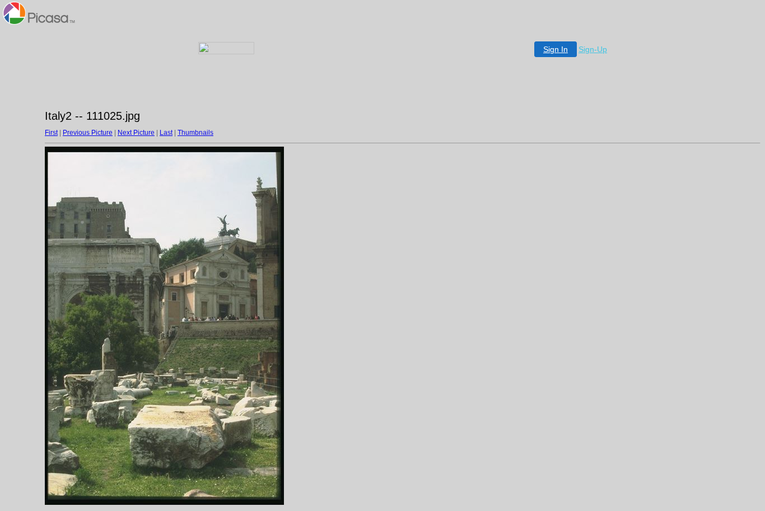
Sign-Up (593, 49)
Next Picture (136, 133)
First (51, 133)
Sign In (555, 49)
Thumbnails (195, 133)
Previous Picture (88, 133)
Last (166, 133)
